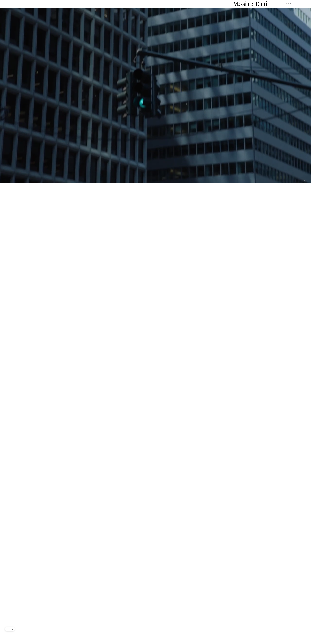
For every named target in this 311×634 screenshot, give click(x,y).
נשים (306, 4)
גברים (297, 4)
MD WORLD (286, 4)
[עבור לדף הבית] (250, 3)
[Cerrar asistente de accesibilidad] (7, 629)
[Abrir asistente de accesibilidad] (12, 629)
